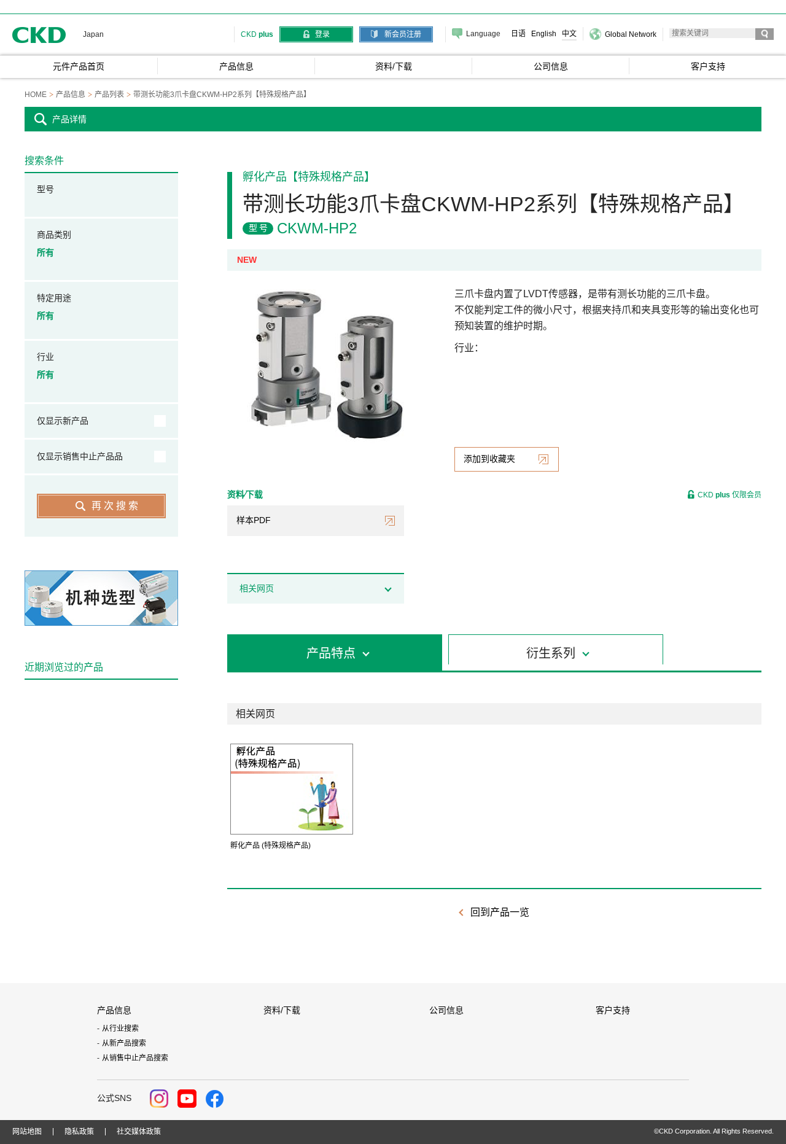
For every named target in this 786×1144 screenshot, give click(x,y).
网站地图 (27, 1131)
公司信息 (446, 1010)
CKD (39, 34)
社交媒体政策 (139, 1131)
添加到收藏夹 (489, 459)
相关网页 (256, 588)
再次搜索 (116, 505)
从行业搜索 (120, 1028)
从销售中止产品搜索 (135, 1058)
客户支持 (613, 1010)
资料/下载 (281, 1010)
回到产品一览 (499, 912)
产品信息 (114, 1010)
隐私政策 (79, 1131)
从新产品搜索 (124, 1043)
